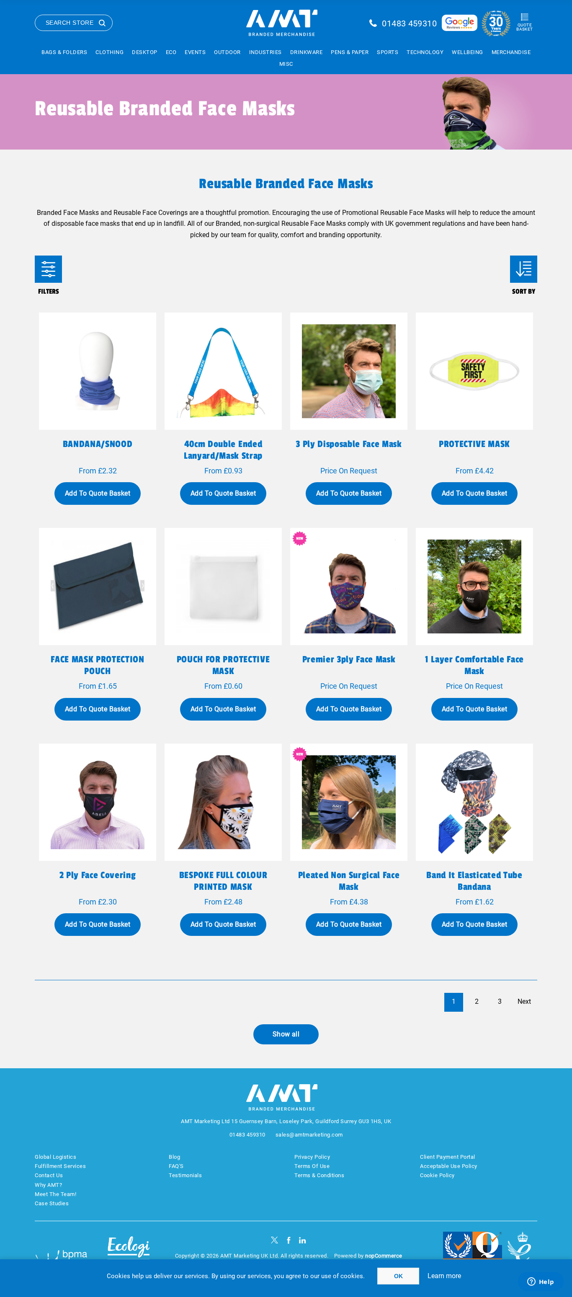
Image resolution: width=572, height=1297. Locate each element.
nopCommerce (383, 1256)
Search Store (69, 22)
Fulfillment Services (60, 1166)
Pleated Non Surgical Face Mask (349, 881)
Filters (48, 269)
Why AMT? (48, 1185)
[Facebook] (288, 1240)
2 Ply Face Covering (97, 875)
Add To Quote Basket (97, 493)
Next (524, 1001)
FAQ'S (176, 1166)
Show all (286, 1034)
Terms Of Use (312, 1166)
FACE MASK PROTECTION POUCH (97, 665)
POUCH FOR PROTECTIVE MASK (223, 665)
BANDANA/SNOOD (98, 444)
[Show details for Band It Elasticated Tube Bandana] (474, 802)
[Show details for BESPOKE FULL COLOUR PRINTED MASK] (223, 802)
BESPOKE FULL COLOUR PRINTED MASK (223, 881)
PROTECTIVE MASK (474, 444)
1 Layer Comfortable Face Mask (474, 665)
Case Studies (52, 1203)
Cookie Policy (437, 1175)
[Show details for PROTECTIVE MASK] (474, 371)
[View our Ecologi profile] (128, 1252)
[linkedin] (302, 1240)
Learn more (444, 1276)
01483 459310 (409, 23)
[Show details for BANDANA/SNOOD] (97, 371)
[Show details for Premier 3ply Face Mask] (348, 586)
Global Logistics (55, 1157)
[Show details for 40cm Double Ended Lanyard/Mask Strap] (223, 371)
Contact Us (49, 1175)
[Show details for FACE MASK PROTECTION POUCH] (97, 586)
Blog (174, 1157)
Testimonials (185, 1175)
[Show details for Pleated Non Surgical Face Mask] (348, 802)
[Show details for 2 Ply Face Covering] (97, 802)
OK (398, 1276)
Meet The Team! (55, 1194)
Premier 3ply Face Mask (349, 659)
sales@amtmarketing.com (309, 1135)
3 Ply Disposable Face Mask (349, 444)
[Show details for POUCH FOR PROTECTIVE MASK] (223, 586)
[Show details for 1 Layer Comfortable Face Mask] (474, 586)
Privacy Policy (312, 1157)
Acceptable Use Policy (448, 1166)
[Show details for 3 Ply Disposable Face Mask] (348, 371)
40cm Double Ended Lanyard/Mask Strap (223, 450)
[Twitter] (274, 1240)
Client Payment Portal (447, 1157)
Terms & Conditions (319, 1175)
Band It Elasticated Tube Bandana (474, 881)
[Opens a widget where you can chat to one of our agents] (541, 1282)
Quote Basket (524, 27)
